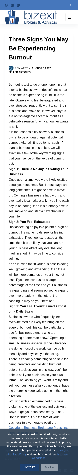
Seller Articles (20, 72)
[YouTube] (18, 5)
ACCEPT (29, 467)
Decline (49, 467)
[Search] (71, 5)
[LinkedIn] (12, 5)
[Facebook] (6, 5)
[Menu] (69, 17)
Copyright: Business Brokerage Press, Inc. (38, 427)
